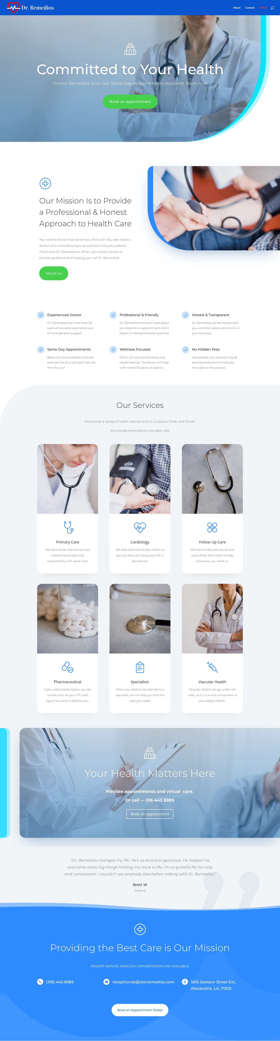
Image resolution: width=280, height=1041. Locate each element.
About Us (54, 273)
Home (263, 7)
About (237, 7)
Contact (250, 7)
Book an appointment (130, 102)
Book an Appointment (149, 814)
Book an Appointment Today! (140, 1010)
